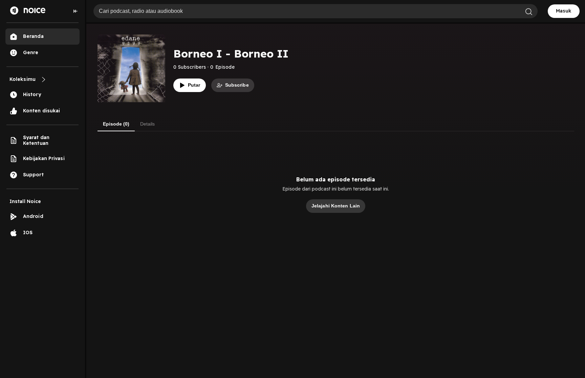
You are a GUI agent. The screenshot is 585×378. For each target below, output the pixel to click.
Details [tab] (147, 124)
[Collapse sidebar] (75, 11)
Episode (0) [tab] (116, 124)
